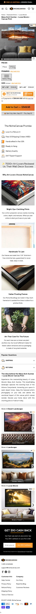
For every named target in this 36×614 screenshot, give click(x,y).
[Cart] (33, 8)
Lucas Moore (23, 14)
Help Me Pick (15, 71)
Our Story (19, 580)
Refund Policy (6, 587)
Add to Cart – (18, 107)
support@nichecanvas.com (10, 568)
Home (3, 14)
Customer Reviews (22, 587)
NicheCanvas (16, 600)
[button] (18, 100)
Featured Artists (12, 14)
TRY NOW (28, 94)
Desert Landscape (15, 409)
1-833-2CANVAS (7, 564)
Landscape (12, 447)
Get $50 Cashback (24, 545)
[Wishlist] (29, 8)
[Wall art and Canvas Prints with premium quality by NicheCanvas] (18, 9)
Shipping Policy (6, 591)
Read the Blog (21, 584)
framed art (6, 300)
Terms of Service (21, 551)
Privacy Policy (29, 551)
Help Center (5, 580)
